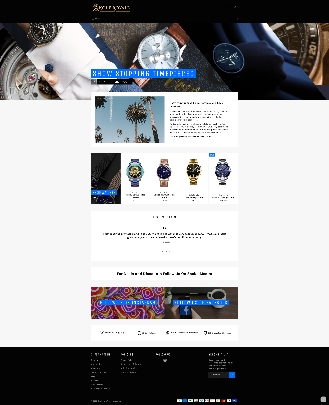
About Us (95, 368)
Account (234, 19)
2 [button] (162, 251)
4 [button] (170, 251)
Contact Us (96, 364)
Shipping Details (128, 368)
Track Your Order (99, 372)
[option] (164, 61)
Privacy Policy (127, 360)
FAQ (93, 376)
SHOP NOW (123, 86)
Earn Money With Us (100, 389)
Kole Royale (102, 401)
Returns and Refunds (131, 364)
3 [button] (166, 251)
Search (94, 360)
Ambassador (97, 384)
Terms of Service (128, 372)
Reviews (95, 380)
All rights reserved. (114, 401)
